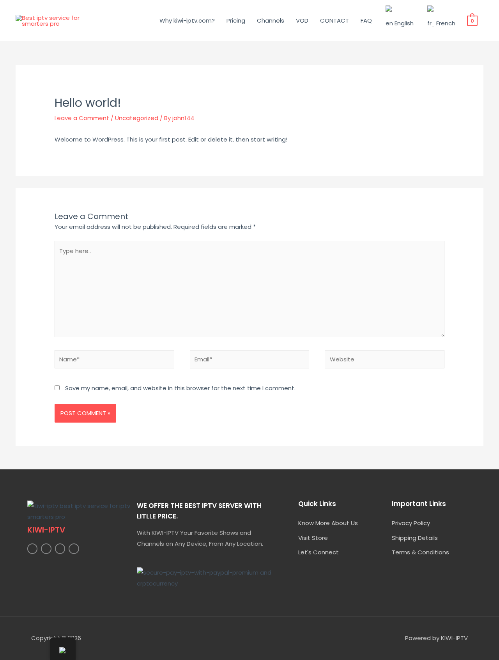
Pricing (235, 20)
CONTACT (334, 20)
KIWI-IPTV (46, 529)
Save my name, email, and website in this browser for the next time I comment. (180, 388)
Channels (270, 20)
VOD (302, 20)
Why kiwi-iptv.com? (187, 20)
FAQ (366, 20)
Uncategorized (136, 118)
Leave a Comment (82, 118)
